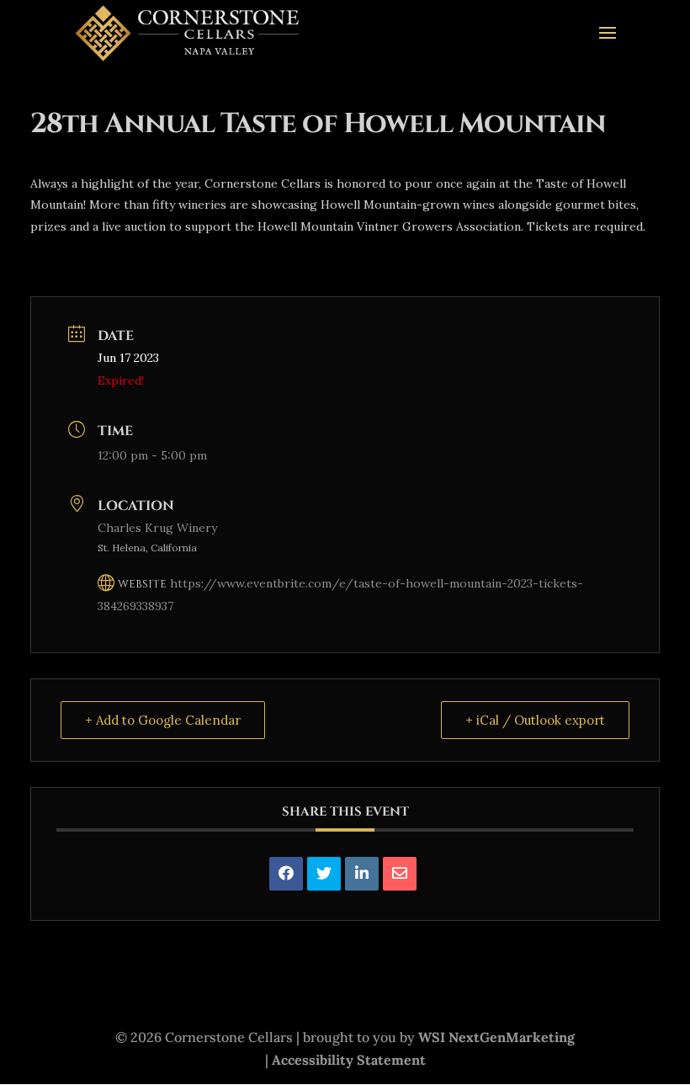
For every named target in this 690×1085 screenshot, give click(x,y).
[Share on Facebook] (286, 874)
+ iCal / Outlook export (535, 720)
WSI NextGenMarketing (496, 1037)
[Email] (400, 874)
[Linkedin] (362, 874)
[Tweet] (324, 874)
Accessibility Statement (349, 1059)
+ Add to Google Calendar (163, 720)
